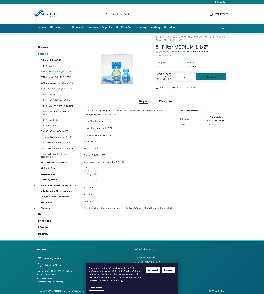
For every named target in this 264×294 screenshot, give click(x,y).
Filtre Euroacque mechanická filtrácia (58, 185)
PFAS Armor (46, 202)
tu (122, 280)
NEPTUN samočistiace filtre (54, 162)
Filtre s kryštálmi (48, 125)
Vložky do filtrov (49, 168)
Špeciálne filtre (48, 174)
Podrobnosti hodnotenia (198, 51)
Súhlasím (168, 269)
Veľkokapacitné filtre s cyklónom (56, 191)
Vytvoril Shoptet (220, 291)
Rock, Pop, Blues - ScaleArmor (55, 196)
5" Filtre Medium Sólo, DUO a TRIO (57, 71)
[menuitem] (41, 27)
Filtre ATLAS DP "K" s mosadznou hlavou (56, 112)
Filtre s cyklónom (49, 179)
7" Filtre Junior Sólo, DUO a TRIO (56, 77)
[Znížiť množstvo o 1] (177, 76)
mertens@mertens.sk (54, 258)
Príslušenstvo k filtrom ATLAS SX (56, 142)
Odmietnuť (153, 269)
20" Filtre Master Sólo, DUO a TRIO (57, 88)
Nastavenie (96, 287)
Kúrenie (43, 227)
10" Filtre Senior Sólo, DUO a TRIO (57, 82)
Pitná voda (44, 221)
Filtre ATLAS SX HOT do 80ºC (54, 131)
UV (40, 214)
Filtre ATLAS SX (48, 94)
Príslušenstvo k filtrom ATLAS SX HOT (58, 148)
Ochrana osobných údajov (147, 261)
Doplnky (43, 234)
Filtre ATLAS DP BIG (50, 119)
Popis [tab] (143, 101)
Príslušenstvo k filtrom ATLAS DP (56, 136)
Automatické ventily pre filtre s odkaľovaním (55, 155)
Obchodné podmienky (145, 257)
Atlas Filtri (168, 55)
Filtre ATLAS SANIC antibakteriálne (57, 105)
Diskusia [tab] (165, 101)
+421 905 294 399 (52, 264)
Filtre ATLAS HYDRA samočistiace (56, 100)
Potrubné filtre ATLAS (51, 60)
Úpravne (43, 47)
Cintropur (45, 208)
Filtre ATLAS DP (48, 65)
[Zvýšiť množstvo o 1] (191, 76)
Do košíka (211, 76)
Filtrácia (43, 54)
